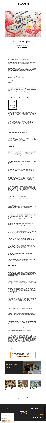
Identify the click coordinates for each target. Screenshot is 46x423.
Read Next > (8, 372)
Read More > (6, 395)
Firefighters (11, 348)
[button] (17, 7)
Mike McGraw (22, 45)
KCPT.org (15, 341)
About (20, 7)
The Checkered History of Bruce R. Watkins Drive (35, 388)
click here (21, 334)
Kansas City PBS (7, 408)
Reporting (14, 7)
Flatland (23, 58)
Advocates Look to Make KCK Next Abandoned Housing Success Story (13, 364)
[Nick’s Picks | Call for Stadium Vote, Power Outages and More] (23, 383)
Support (29, 7)
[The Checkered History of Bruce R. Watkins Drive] (35, 383)
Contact (24, 7)
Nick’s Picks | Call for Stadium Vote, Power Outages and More (22, 388)
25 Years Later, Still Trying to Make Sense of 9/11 (10, 388)
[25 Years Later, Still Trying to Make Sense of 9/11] (10, 383)
